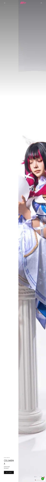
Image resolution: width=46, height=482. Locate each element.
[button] (4, 3)
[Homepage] (23, 3)
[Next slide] (40, 477)
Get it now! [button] (9, 472)
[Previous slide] (35, 477)
